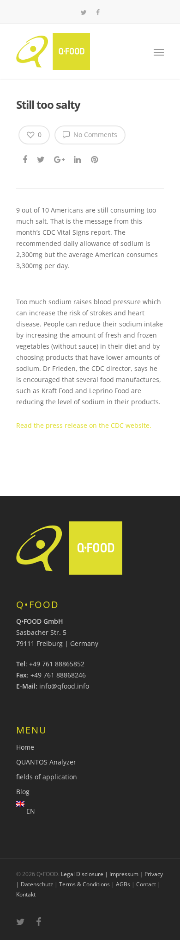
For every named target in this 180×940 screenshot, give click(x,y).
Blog (23, 791)
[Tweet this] (41, 158)
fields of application (46, 776)
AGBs (123, 884)
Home (25, 747)
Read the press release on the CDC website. (83, 425)
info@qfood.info (64, 686)
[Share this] (25, 158)
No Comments (94, 134)
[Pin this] (95, 158)
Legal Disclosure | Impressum (99, 874)
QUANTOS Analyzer (46, 762)
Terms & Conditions (84, 884)
